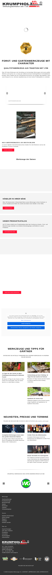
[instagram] (26, 568)
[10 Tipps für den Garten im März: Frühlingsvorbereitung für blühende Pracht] (13, 366)
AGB (38, 571)
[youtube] (28, 568)
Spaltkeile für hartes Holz (35, 398)
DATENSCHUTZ (44, 571)
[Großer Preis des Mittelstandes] (38, 429)
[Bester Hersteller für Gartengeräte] (38, 449)
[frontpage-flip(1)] (26, 112)
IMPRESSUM (32, 571)
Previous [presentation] (7, 93)
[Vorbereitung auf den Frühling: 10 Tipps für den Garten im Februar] (38, 367)
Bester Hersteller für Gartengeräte (37, 455)
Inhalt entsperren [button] (26, 323)
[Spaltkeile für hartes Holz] (38, 391)
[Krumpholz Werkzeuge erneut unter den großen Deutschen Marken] (13, 429)
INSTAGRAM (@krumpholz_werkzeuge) (38, 421)
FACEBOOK (22, 421)
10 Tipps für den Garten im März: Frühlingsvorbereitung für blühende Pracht (13, 375)
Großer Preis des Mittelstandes (36, 435)
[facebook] (23, 568)
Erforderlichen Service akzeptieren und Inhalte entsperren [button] (26, 327)
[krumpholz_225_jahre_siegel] (26, 42)
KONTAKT (25, 571)
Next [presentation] (45, 93)
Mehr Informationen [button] (26, 320)
